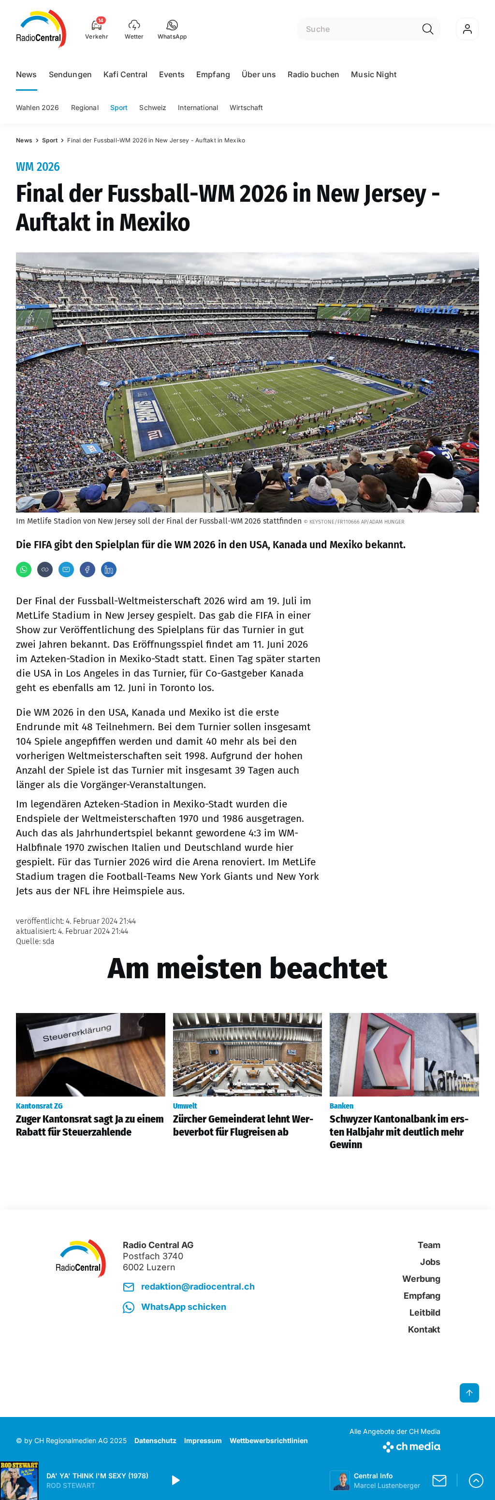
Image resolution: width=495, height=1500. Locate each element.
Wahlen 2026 (37, 107)
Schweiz (152, 107)
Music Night (373, 74)
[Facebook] (87, 569)
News (26, 74)
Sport (119, 107)
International (198, 107)
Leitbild (424, 1312)
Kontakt (424, 1329)
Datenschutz (155, 1440)
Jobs (430, 1262)
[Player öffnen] (476, 1480)
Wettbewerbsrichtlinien (269, 1440)
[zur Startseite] (41, 29)
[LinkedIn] (108, 569)
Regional (85, 107)
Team (429, 1245)
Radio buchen (313, 74)
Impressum (203, 1440)
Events (172, 74)
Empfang (213, 74)
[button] (172, 29)
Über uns (259, 74)
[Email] (66, 569)
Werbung (421, 1279)
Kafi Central (125, 74)
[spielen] (175, 1480)
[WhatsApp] (23, 569)
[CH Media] (394, 1445)
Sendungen (70, 74)
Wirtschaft (246, 107)
